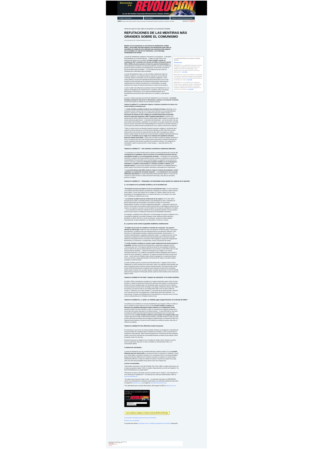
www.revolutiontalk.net (130, 376)
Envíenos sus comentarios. (132, 420)
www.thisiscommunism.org (158, 383)
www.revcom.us (137, 383)
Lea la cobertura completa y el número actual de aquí (147, 413)
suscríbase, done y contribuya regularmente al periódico (154, 423)
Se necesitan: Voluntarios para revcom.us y (140, 417)
